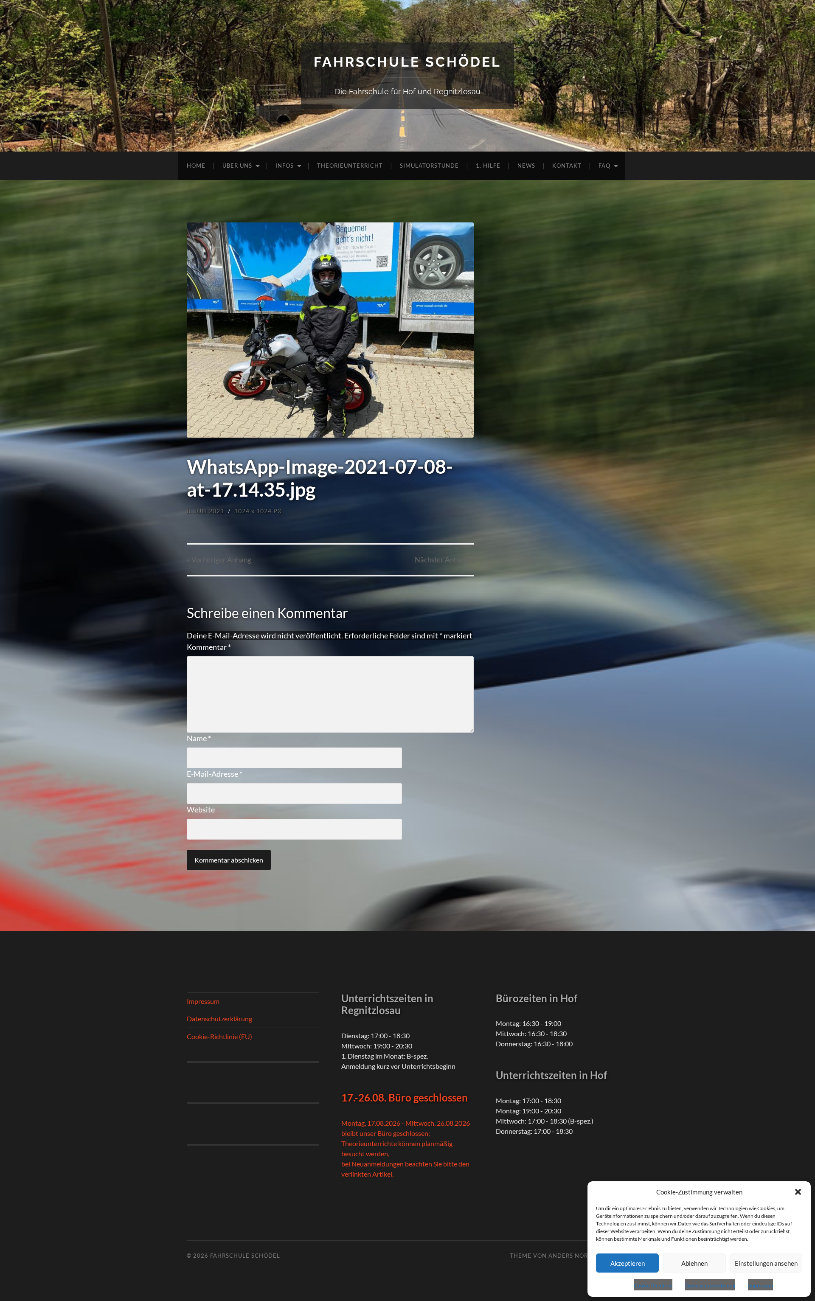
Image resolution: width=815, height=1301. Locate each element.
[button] (798, 1192)
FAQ (604, 165)
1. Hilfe (488, 165)
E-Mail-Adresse (214, 773)
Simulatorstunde (429, 165)
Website (201, 809)
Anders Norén (572, 1255)
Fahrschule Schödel (407, 62)
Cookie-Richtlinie (653, 1285)
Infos (284, 165)
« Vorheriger (219, 559)
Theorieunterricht (350, 165)
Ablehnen (694, 1263)
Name (199, 738)
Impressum (760, 1285)
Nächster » (444, 559)
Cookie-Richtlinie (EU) (219, 1036)
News (526, 165)
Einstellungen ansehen (766, 1263)
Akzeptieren (627, 1263)
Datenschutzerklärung (710, 1285)
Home (196, 165)
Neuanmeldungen (377, 1164)
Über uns (237, 165)
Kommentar (209, 647)
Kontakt (567, 165)
